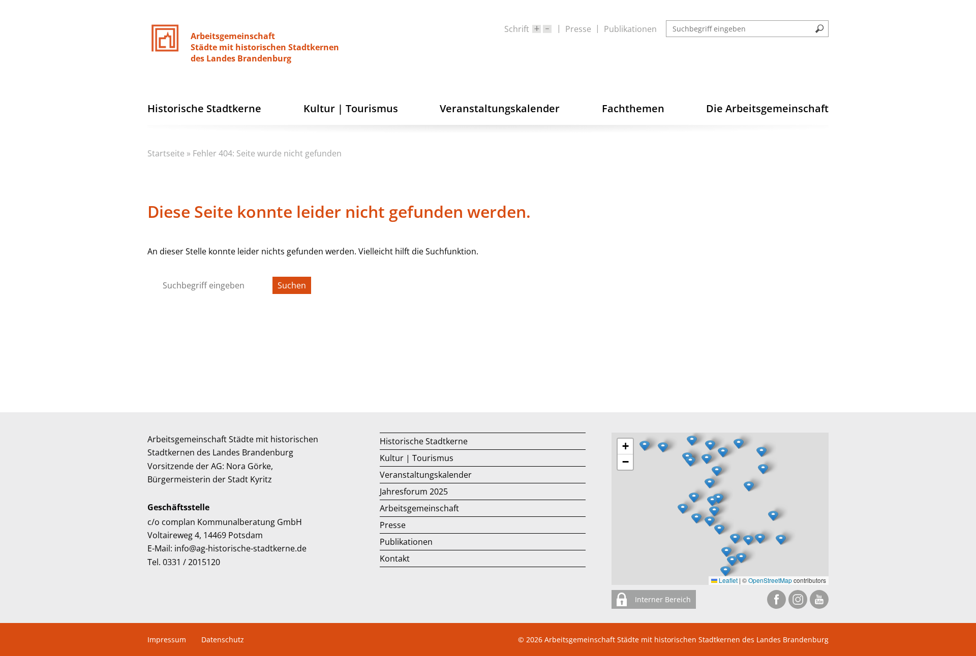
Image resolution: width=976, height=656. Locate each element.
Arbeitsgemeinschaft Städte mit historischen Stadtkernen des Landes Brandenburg (686, 639)
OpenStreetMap (770, 580)
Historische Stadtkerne (424, 441)
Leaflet (727, 580)
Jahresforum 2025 (414, 491)
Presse (578, 29)
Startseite (166, 153)
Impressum (166, 639)
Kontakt (395, 558)
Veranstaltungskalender (426, 474)
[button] (749, 486)
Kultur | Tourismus (416, 458)
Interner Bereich (662, 599)
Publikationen (630, 29)
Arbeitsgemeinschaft (419, 508)
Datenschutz (222, 639)
